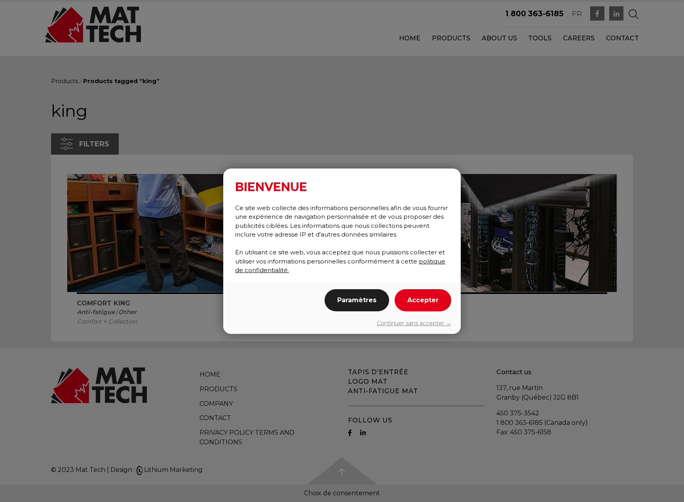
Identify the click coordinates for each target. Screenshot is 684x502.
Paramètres (356, 300)
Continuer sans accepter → (414, 323)
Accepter (423, 300)
